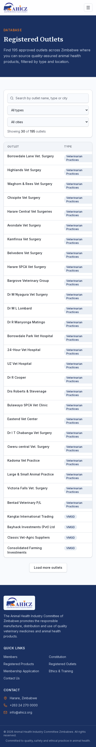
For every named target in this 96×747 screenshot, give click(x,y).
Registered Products (19, 664)
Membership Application (21, 671)
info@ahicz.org (21, 712)
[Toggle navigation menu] (88, 7)
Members (10, 657)
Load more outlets (48, 567)
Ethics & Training (61, 671)
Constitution (57, 657)
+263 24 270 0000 (24, 705)
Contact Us (12, 678)
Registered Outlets (62, 664)
